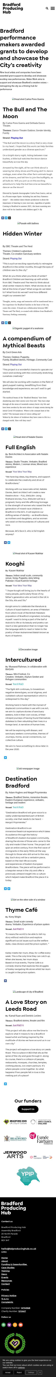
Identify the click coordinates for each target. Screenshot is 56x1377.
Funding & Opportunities (14, 1264)
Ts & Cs (5, 1298)
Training (5, 1270)
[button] (47, 8)
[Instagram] (9, 218)
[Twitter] (6, 218)
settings (21, 1367)
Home (4, 1257)
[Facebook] (2, 218)
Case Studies (8, 1267)
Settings (31, 1372)
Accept (7, 1372)
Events (4, 1277)
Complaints (7, 1302)
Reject (19, 1372)
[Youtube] (20, 1325)
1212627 (22, 1311)
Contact (5, 1283)
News (4, 1274)
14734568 (25, 1307)
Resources (6, 1280)
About (4, 1261)
